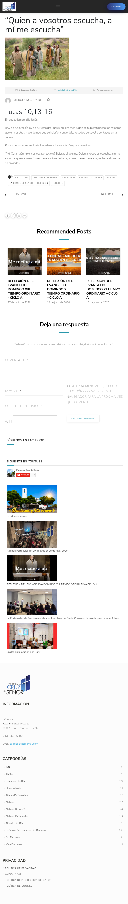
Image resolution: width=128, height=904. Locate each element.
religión (42, 183)
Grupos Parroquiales (17, 795)
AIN (8, 767)
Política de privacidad (21, 868)
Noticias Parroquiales (17, 816)
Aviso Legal (13, 874)
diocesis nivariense (45, 178)
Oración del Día (14, 823)
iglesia (111, 178)
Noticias (10, 802)
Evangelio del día (67, 90)
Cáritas (10, 774)
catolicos (21, 178)
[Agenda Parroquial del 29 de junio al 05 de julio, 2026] (32, 534)
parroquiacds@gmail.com (24, 743)
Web (8, 422)
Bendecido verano (17, 516)
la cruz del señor (21, 183)
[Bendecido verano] (32, 499)
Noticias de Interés (16, 809)
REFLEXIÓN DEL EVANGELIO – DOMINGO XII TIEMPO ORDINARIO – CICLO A (63, 289)
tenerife (57, 183)
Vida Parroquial (14, 844)
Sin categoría (13, 837)
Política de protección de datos (28, 880)
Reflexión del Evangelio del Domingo (26, 830)
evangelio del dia (90, 178)
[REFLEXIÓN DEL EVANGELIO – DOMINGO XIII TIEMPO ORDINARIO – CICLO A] (32, 568)
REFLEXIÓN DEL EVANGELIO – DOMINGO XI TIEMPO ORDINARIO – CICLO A (103, 289)
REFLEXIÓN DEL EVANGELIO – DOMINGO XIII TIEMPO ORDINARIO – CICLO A (24, 289)
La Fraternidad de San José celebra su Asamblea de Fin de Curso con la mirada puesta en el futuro (63, 618)
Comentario (16, 360)
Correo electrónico (23, 406)
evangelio (68, 178)
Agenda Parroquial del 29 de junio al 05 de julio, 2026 (37, 550)
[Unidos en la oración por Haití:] (32, 636)
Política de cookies (18, 885)
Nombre (13, 391)
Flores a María (13, 788)
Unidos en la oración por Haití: (23, 652)
